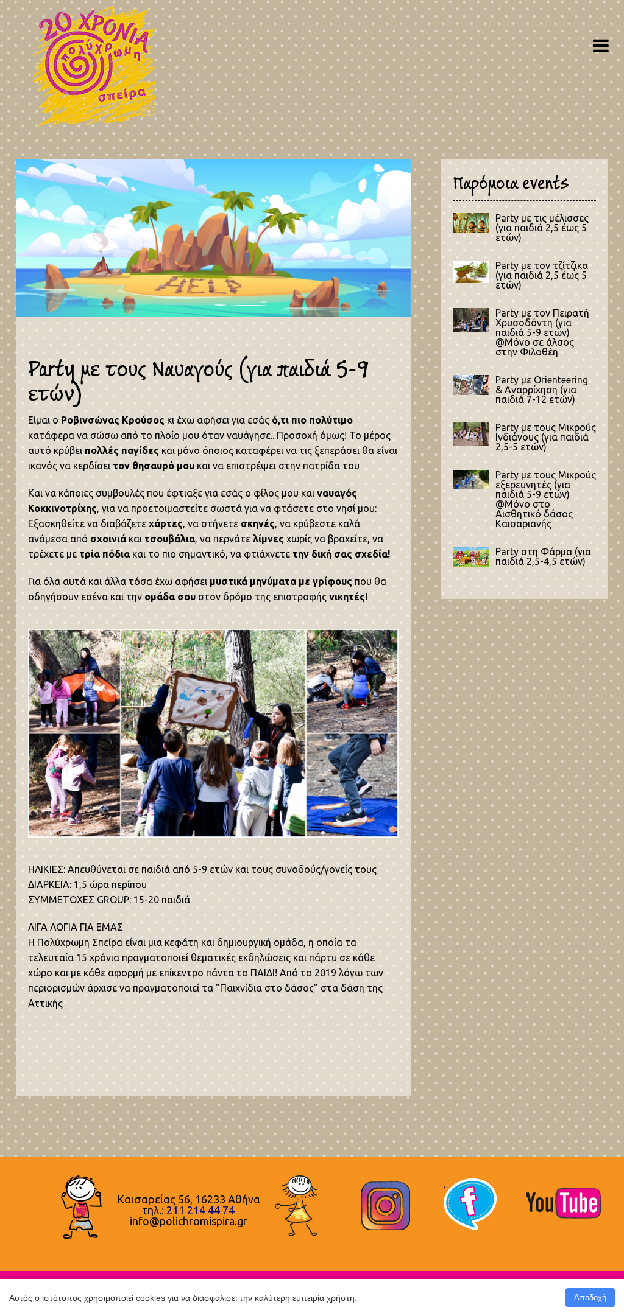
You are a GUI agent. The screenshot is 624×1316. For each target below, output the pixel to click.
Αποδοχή (590, 1297)
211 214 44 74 (200, 1210)
